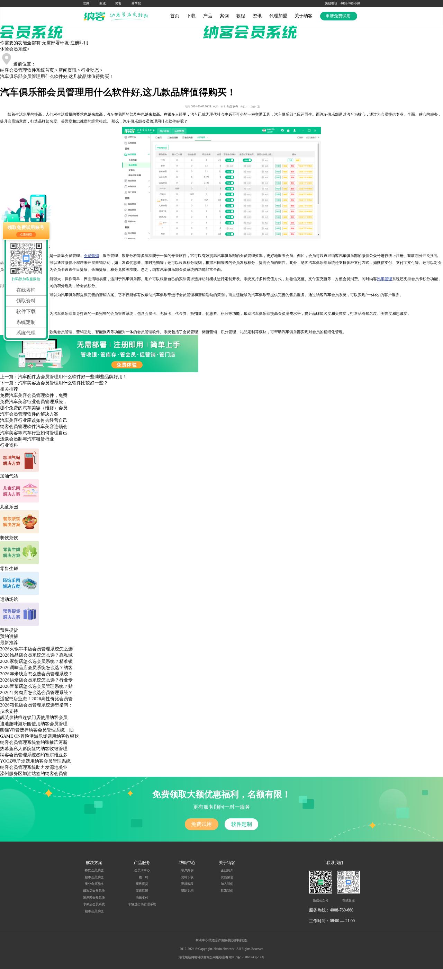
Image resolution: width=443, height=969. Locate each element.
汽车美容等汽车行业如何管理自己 (33, 432)
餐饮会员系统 (94, 870)
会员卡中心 (142, 870)
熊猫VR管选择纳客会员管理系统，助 (37, 729)
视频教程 (187, 884)
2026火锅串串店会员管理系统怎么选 (36, 648)
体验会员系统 (14, 49)
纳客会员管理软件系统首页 (27, 70)
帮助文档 (187, 890)
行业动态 (90, 70)
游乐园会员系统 (94, 897)
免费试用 (201, 824)
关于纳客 (304, 15)
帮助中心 (202, 940)
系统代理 (26, 333)
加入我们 (227, 884)
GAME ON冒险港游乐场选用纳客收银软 (39, 736)
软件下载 (26, 311)
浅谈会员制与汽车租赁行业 (27, 439)
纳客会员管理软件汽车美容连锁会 (33, 426)
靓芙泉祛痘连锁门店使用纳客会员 (33, 717)
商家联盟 (142, 890)
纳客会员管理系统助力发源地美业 (33, 767)
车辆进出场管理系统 (142, 904)
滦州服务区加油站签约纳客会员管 (33, 773)
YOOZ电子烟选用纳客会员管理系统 (35, 761)
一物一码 (142, 877)
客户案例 (187, 870)
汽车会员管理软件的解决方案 (29, 414)
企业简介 (227, 870)
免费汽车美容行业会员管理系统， (33, 401)
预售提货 (142, 884)
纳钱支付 (142, 897)
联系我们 (227, 890)
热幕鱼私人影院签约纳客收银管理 (33, 748)
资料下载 (187, 877)
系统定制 (26, 322)
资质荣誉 (227, 877)
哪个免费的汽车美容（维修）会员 (33, 407)
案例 (224, 15)
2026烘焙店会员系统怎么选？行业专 (36, 680)
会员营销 (91, 256)
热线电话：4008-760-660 (342, 3)
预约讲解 (9, 636)
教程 (240, 15)
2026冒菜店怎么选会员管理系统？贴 (36, 686)
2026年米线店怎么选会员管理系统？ (36, 673)
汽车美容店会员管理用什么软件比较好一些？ (63, 382)
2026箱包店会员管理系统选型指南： (36, 705)
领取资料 (26, 300)
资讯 (257, 15)
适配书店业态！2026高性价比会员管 (36, 698)
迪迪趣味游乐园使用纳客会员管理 (33, 723)
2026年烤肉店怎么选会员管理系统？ (36, 692)
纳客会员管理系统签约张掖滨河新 (33, 742)
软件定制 (241, 824)
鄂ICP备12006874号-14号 (247, 957)
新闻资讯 (67, 70)
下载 (191, 15)
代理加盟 (278, 15)
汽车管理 (384, 279)
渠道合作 (215, 940)
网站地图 (241, 940)
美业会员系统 (94, 884)
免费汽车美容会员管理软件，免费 (33, 395)
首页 (174, 15)
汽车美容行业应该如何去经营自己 (33, 420)
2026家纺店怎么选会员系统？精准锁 (36, 661)
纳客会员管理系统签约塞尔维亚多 (33, 754)
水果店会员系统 (94, 904)
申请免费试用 (339, 16)
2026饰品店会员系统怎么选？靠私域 (36, 655)
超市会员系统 (94, 877)
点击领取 (26, 234)
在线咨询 (26, 290)
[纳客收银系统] (117, 16)
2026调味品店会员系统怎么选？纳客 (36, 667)
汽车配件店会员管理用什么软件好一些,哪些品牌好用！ (72, 376)
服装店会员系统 (94, 890)
